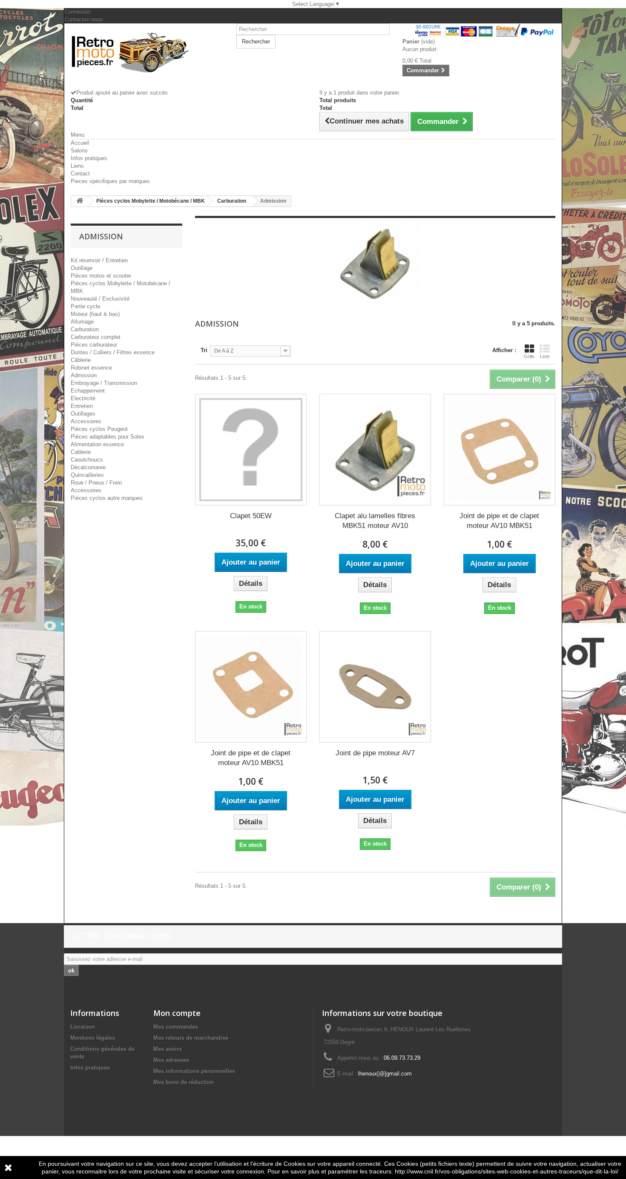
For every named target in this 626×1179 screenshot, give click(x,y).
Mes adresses (171, 1060)
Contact (80, 173)
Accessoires (86, 421)
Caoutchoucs (87, 459)
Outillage (81, 268)
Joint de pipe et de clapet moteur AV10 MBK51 (499, 521)
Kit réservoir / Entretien (99, 260)
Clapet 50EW (251, 516)
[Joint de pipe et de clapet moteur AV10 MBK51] (499, 449)
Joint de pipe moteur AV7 (375, 753)
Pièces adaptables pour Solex (107, 436)
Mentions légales (92, 1038)
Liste (545, 356)
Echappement (88, 390)
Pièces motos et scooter (101, 276)
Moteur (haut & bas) (95, 314)
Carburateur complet (96, 337)
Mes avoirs (167, 1049)
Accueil (80, 143)
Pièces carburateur (94, 344)
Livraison (82, 1027)
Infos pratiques (89, 158)
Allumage (82, 321)
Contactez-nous (83, 19)
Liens (77, 166)
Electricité (83, 398)
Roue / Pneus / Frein (96, 482)
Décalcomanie (88, 467)
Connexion (77, 12)
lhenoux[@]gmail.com (385, 1073)
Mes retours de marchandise (190, 1038)
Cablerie (81, 452)
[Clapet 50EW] (250, 449)
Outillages (83, 413)
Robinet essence (91, 367)
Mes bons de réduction (183, 1082)
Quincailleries (87, 475)
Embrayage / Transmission (104, 383)
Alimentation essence (97, 444)
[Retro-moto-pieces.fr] (147, 52)
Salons (79, 150)
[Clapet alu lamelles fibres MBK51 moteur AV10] (375, 449)
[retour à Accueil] (80, 201)
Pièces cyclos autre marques (107, 498)
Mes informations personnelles (194, 1071)
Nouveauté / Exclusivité (100, 298)
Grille (529, 356)
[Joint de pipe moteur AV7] (375, 686)
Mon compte (177, 1013)
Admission (84, 375)
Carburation (85, 329)
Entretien (82, 406)
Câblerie (81, 360)
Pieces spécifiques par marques (110, 181)
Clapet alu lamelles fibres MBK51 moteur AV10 (375, 521)
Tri (204, 350)
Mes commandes (175, 1027)
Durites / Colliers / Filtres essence (113, 352)
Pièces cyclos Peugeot (99, 429)
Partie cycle (85, 306)
